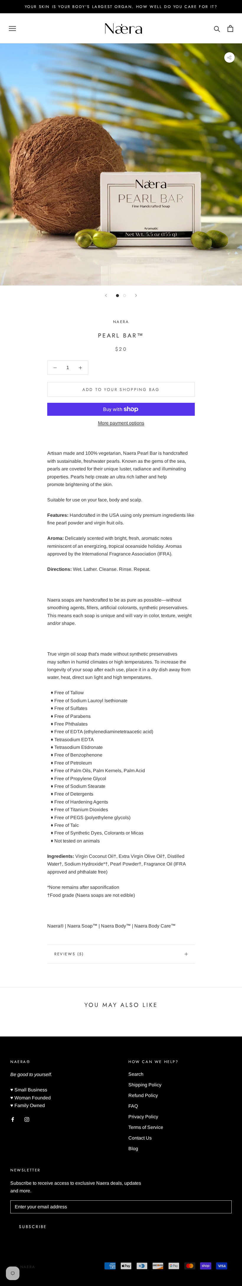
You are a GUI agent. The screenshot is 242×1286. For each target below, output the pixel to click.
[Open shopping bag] (230, 28)
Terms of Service (145, 1127)
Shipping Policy (144, 1084)
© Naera (25, 1266)
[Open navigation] (12, 28)
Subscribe (33, 1227)
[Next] (136, 295)
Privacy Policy (143, 1116)
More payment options (121, 423)
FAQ (133, 1106)
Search (135, 1074)
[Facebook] (12, 1119)
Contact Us (140, 1137)
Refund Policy (143, 1095)
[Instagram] (26, 1119)
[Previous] (106, 295)
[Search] (217, 28)
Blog (133, 1148)
